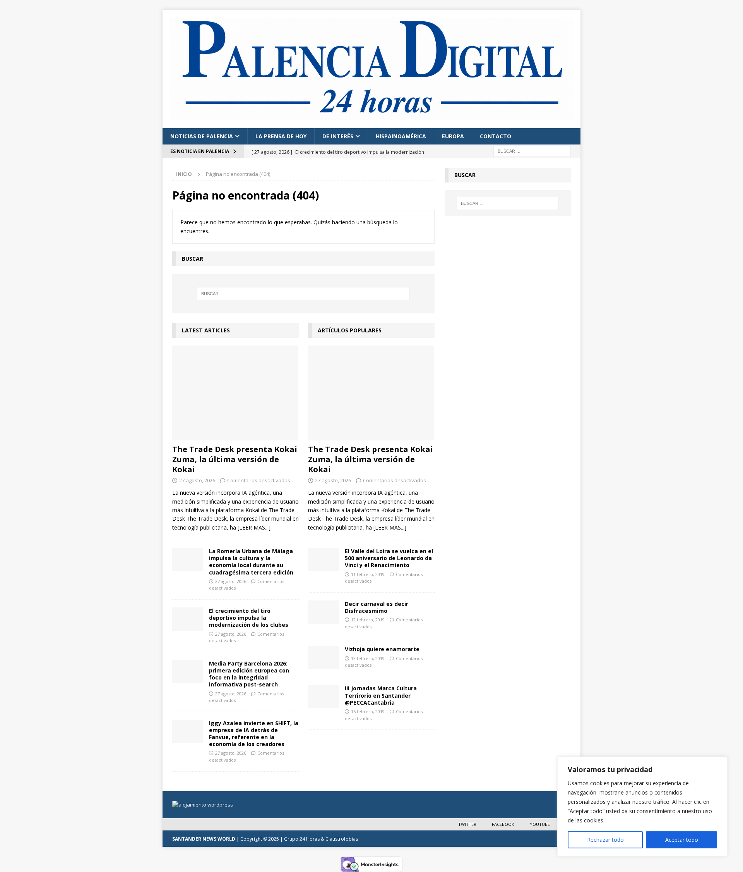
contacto (495, 136)
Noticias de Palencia (201, 136)
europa (453, 136)
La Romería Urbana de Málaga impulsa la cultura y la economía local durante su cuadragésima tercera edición (251, 561)
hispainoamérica (401, 136)
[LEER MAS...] (254, 527)
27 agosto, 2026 (197, 480)
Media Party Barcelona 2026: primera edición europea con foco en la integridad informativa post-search (249, 674)
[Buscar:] (532, 150)
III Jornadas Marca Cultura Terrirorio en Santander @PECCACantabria (381, 695)
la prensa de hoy (280, 136)
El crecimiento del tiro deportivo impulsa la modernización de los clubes (248, 617)
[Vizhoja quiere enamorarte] (323, 657)
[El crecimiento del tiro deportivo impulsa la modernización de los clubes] (187, 619)
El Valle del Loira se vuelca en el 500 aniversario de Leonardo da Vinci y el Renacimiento (389, 558)
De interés (337, 136)
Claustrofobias (341, 839)
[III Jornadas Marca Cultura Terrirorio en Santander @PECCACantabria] (323, 696)
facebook (503, 824)
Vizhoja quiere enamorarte (382, 649)
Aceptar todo (681, 839)
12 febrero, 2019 (368, 620)
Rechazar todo (605, 839)
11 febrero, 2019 (368, 574)
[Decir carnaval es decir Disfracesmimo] (323, 612)
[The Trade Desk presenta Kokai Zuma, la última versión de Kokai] (235, 393)
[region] (642, 807)
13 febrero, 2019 (368, 658)
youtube (540, 824)
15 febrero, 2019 (368, 711)
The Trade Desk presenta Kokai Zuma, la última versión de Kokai (234, 459)
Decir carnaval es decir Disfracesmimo (376, 607)
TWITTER (467, 824)
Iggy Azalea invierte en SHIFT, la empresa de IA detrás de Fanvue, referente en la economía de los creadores (253, 733)
